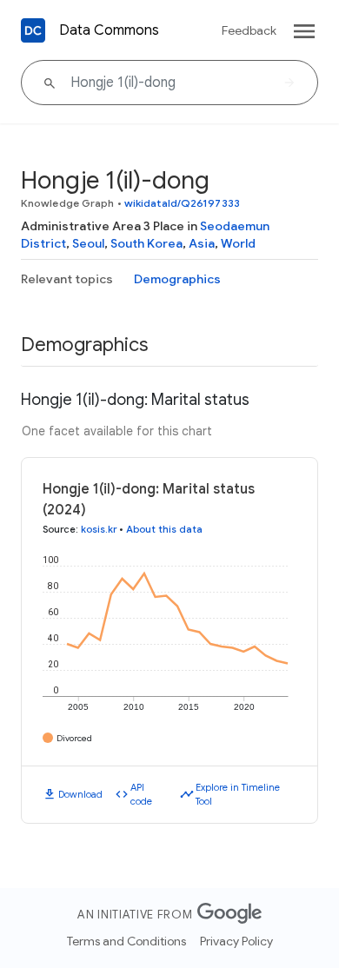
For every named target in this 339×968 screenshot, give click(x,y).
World (238, 243)
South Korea (146, 243)
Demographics (177, 279)
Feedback (249, 30)
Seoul (88, 243)
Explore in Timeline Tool (238, 794)
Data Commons (109, 30)
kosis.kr (98, 529)
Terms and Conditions (126, 941)
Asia (202, 243)
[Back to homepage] (33, 30)
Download (80, 794)
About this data (164, 529)
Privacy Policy (236, 941)
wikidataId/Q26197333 (182, 202)
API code (141, 794)
